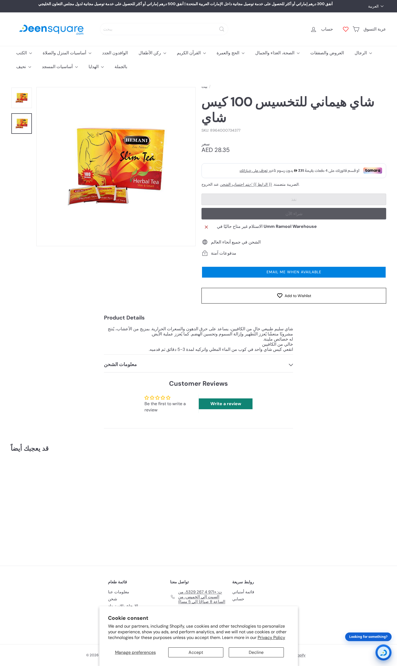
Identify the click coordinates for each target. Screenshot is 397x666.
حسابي (238, 599)
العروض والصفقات (327, 53)
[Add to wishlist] (62, 470)
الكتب (22, 53)
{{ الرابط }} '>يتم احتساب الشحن (246, 184)
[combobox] (164, 29)
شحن (112, 599)
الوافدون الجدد (115, 53)
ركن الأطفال (150, 53)
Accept (196, 652)
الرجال (361, 53)
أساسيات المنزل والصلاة (65, 53)
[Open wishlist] (346, 29)
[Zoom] (116, 166)
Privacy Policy (271, 637)
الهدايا (94, 66)
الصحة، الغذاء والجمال (275, 53)
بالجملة (121, 66)
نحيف (21, 66)
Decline (256, 652)
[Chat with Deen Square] (383, 652)
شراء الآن (293, 214)
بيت (204, 86)
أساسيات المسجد (58, 66)
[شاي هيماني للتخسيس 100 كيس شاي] (40, 505)
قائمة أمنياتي (243, 592)
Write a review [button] (225, 404)
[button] (293, 272)
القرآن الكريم (189, 53)
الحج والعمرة (228, 53)
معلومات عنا (118, 592)
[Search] (221, 29)
